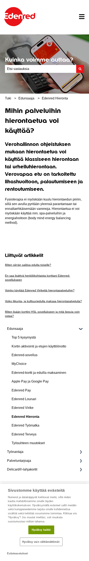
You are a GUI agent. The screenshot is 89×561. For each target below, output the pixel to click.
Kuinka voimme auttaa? (39, 60)
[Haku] (80, 69)
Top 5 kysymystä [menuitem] (24, 337)
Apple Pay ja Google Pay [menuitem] (30, 381)
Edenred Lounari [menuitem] (24, 399)
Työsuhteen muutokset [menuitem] (28, 443)
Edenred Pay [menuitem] (21, 390)
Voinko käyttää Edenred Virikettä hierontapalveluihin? (40, 290)
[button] (80, 329)
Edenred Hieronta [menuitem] (25, 416)
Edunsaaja (26, 98)
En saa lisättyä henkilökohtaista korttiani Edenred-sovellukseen (37, 277)
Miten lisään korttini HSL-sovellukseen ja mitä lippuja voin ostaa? (42, 314)
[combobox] (40, 69)
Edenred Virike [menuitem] (23, 407)
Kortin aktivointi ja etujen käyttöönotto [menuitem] (39, 346)
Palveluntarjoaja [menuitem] (19, 460)
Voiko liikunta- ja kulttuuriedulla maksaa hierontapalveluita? (43, 301)
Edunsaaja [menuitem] (15, 328)
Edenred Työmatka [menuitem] (25, 425)
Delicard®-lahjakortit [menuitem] (22, 469)
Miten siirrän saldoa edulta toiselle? (28, 264)
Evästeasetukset (17, 553)
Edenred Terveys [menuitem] (24, 434)
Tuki (8, 98)
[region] (44, 522)
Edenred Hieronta (55, 98)
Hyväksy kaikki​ (41, 529)
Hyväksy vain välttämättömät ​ (41, 541)
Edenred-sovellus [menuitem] (24, 355)
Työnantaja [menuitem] (15, 451)
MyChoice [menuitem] (19, 363)
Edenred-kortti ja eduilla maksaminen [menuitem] (39, 372)
